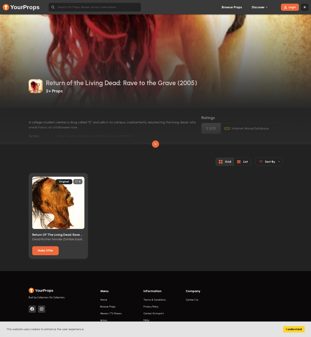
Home (103, 299)
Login (292, 7)
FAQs (146, 320)
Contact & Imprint (153, 313)
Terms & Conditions (154, 299)
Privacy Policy (150, 306)
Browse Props (232, 7)
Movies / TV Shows (110, 313)
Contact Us (192, 299)
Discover (258, 7)
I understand (294, 329)
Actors (103, 320)
